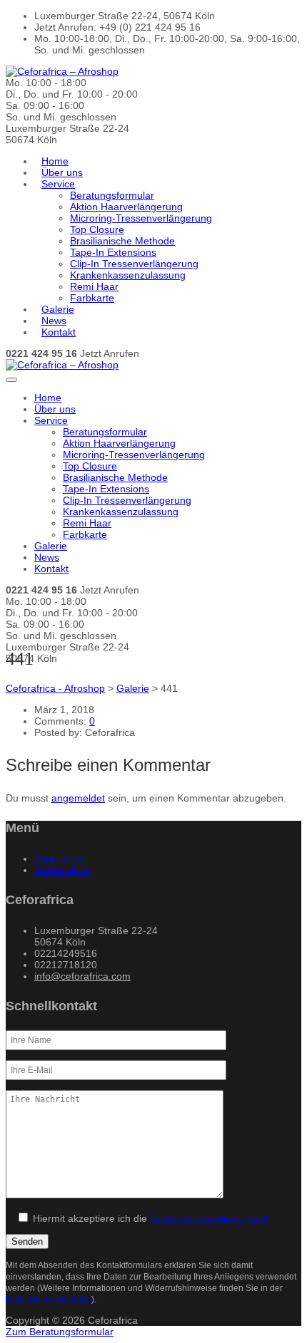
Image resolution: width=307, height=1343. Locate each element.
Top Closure (97, 229)
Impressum (59, 858)
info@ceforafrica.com (82, 976)
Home (55, 161)
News (53, 320)
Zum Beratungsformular (60, 1331)
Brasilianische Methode (122, 241)
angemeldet (78, 798)
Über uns (62, 172)
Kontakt (58, 332)
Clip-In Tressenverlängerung (134, 263)
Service (58, 184)
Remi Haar (94, 286)
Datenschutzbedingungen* (209, 1218)
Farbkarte (92, 298)
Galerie (57, 309)
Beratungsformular (112, 195)
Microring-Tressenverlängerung (141, 218)
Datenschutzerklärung (48, 1299)
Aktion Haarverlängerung (126, 206)
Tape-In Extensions (113, 252)
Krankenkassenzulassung (128, 275)
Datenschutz (62, 870)
